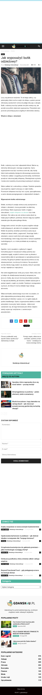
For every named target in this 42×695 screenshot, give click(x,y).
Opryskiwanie (6, 680)
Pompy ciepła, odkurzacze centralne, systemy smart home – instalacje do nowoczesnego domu (32, 340)
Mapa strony (21, 689)
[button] (39, 46)
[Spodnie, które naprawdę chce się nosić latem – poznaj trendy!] (6, 384)
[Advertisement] (21, 22)
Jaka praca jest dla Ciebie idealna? (24, 641)
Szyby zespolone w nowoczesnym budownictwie (20, 527)
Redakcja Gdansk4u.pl (11, 65)
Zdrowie (4, 665)
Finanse (4, 671)
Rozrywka (15, 636)
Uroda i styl (5, 552)
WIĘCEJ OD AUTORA (10, 376)
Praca (14, 626)
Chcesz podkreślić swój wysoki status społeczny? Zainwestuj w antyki (9, 339)
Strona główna (5, 51)
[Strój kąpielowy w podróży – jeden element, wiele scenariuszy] (6, 394)
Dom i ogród (5, 529)
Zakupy (4, 541)
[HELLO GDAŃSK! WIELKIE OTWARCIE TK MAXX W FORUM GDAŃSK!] (6, 634)
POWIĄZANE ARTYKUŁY (12, 373)
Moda (3, 54)
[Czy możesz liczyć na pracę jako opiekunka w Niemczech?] (6, 624)
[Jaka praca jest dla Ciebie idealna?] (6, 643)
